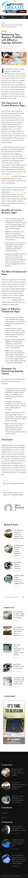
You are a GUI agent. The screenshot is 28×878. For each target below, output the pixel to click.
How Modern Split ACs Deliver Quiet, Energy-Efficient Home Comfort (18, 681)
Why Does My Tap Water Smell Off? (13, 484)
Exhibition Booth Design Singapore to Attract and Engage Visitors (19, 579)
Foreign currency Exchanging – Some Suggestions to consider (19, 828)
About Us (4, 817)
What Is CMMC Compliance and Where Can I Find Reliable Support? (13, 494)
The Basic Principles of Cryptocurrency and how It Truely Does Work (18, 843)
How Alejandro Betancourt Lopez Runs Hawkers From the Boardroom (19, 534)
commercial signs (6, 300)
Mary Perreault (8, 48)
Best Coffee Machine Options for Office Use (18, 666)
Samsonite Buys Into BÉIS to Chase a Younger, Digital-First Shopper (19, 615)
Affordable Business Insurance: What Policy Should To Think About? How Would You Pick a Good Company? (19, 859)
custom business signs (17, 192)
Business (4, 31)
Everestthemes (15, 876)
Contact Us (4, 813)
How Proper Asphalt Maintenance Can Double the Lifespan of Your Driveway (18, 650)
